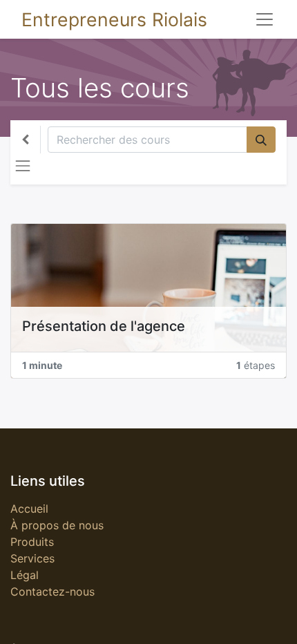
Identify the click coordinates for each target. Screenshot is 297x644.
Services (32, 558)
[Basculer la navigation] (22, 165)
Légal (24, 575)
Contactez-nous (52, 591)
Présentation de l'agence (103, 326)
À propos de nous (57, 525)
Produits (32, 542)
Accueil (29, 508)
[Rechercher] (261, 139)
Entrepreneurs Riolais (114, 19)
